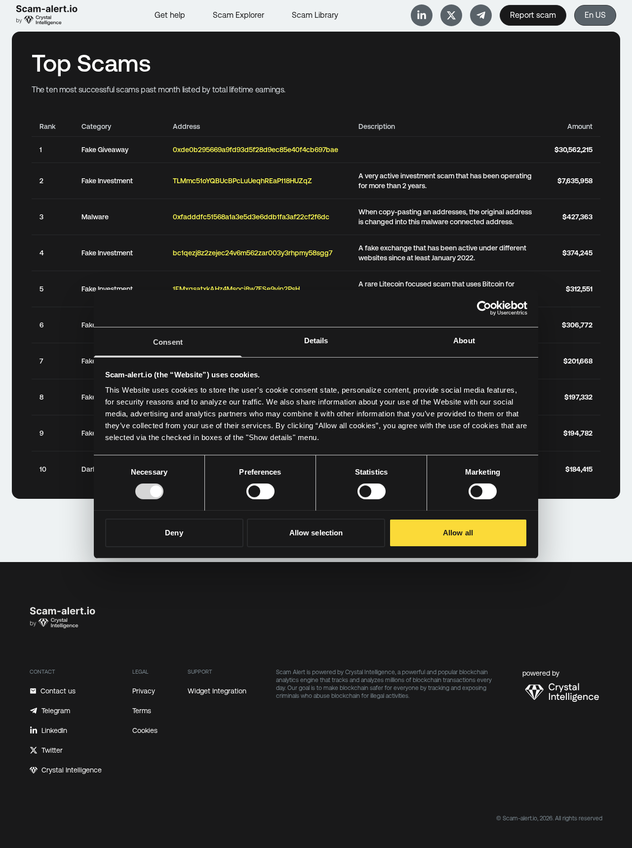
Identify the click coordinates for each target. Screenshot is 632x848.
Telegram (55, 711)
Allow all (458, 532)
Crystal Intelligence (71, 770)
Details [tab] (316, 340)
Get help (170, 15)
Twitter (52, 750)
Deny (174, 532)
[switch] (260, 491)
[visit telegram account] (422, 15)
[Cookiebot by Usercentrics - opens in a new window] (484, 308)
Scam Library (315, 15)
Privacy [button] (143, 691)
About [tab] (464, 340)
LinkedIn (54, 730)
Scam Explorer (238, 15)
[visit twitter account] (451, 15)
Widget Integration (217, 691)
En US (595, 15)
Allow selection (316, 532)
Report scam (533, 15)
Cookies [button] (145, 730)
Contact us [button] (58, 691)
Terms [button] (141, 711)
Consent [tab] (168, 341)
